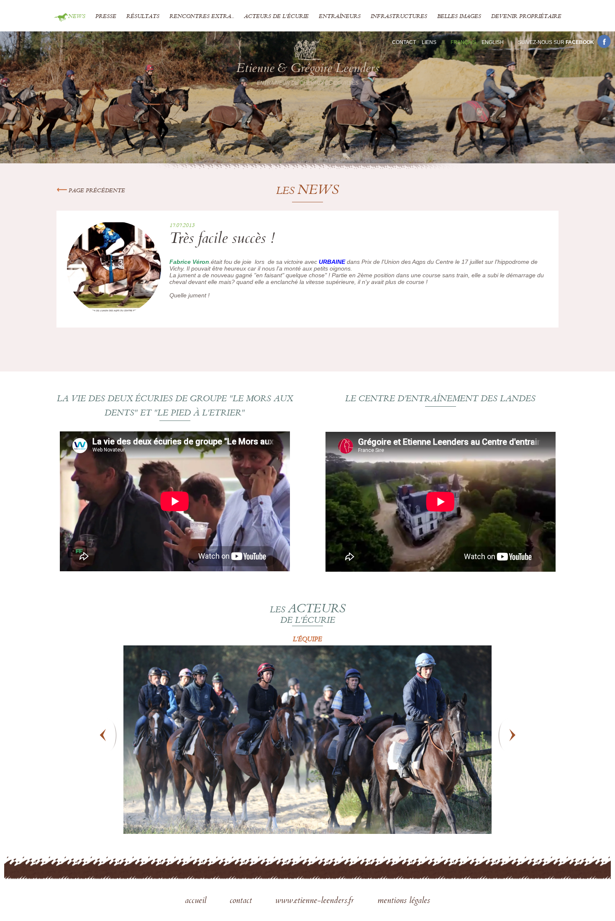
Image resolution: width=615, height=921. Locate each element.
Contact (404, 42)
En (493, 42)
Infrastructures (399, 16)
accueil (197, 901)
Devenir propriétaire (526, 16)
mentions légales (403, 901)
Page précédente (96, 191)
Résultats (142, 16)
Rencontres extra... (201, 16)
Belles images (459, 16)
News (76, 16)
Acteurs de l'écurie (276, 16)
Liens (429, 42)
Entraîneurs (340, 16)
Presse (105, 16)
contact (242, 901)
